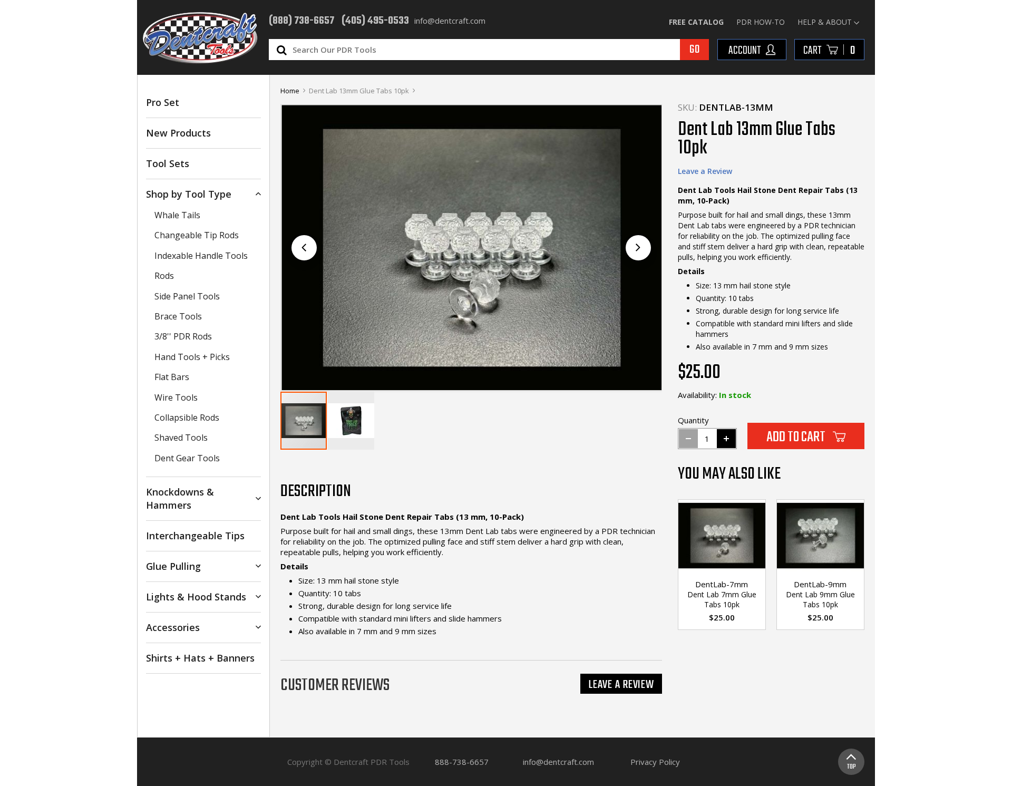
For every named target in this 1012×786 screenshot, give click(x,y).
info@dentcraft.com (558, 761)
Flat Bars (171, 377)
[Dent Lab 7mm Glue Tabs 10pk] (721, 537)
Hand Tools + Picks (192, 357)
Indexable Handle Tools (201, 255)
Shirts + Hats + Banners (200, 658)
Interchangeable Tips (195, 535)
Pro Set (162, 102)
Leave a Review (705, 171)
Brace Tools (178, 316)
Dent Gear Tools (187, 458)
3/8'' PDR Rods (183, 336)
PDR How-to (760, 22)
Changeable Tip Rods (196, 235)
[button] (638, 247)
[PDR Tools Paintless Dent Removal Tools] (200, 38)
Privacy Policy (655, 761)
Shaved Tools (181, 437)
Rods (164, 276)
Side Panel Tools (187, 296)
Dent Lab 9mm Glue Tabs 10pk (820, 599)
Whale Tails (177, 215)
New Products (178, 133)
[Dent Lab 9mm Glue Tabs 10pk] (820, 537)
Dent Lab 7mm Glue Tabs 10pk (721, 599)
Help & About (824, 22)
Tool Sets (167, 163)
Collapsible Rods (186, 417)
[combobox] (499, 49)
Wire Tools (176, 397)
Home (289, 90)
